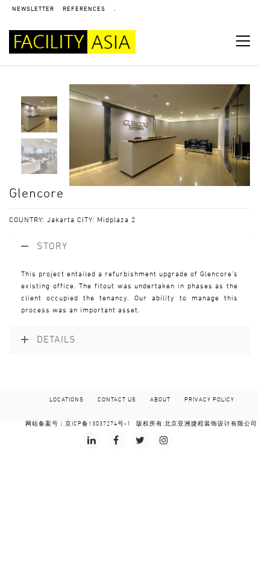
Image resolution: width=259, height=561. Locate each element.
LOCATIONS (66, 400)
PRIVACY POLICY (209, 400)
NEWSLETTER (33, 9)
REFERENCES (84, 9)
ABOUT (160, 400)
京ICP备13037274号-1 (98, 424)
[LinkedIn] (92, 440)
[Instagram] (164, 440)
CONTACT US (117, 400)
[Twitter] (140, 440)
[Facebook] (116, 440)
